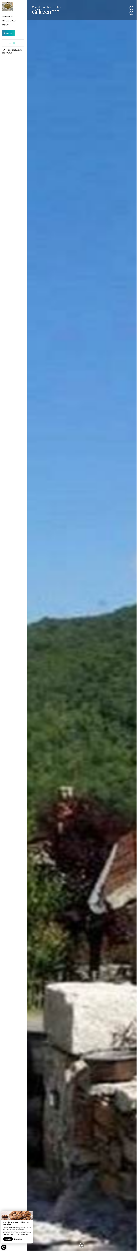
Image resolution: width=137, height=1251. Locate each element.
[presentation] (131, 8)
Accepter (8, 1239)
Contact (5, 25)
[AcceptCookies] (3, 1247)
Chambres (6, 17)
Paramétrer (18, 1239)
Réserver (8, 33)
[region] (17, 1227)
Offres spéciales (9, 21)
